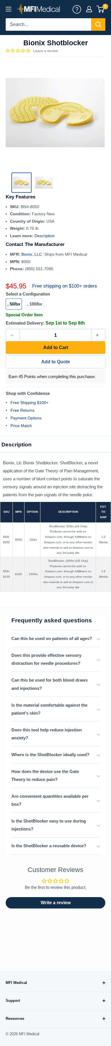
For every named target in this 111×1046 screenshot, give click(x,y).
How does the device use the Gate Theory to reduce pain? (45, 775)
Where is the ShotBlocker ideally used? (50, 754)
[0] (100, 9)
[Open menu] (8, 9)
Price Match (21, 425)
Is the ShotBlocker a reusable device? (48, 845)
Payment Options (26, 418)
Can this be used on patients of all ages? (51, 638)
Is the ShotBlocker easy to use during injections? (48, 825)
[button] (18, 50)
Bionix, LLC (32, 254)
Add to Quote (55, 361)
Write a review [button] (56, 902)
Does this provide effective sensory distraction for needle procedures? (46, 659)
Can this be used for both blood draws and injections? (49, 684)
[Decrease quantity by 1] (13, 335)
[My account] (77, 9)
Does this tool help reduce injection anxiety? (46, 733)
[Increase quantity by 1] (98, 335)
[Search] (98, 24)
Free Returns (22, 410)
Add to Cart (55, 347)
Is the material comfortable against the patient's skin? (49, 709)
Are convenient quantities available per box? (50, 800)
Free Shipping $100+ (29, 402)
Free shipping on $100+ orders (64, 286)
